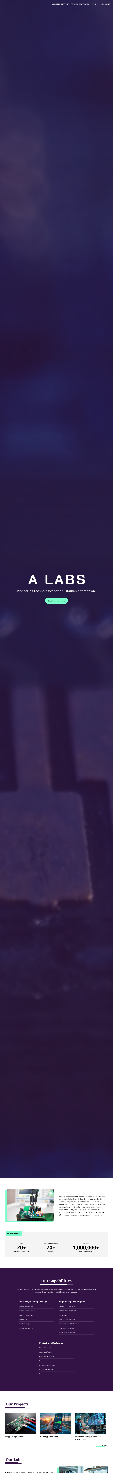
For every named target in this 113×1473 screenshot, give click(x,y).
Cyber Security (97, 4)
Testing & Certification (80, 4)
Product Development (60, 4)
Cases (107, 4)
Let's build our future (56, 600)
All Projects (103, 1445)
